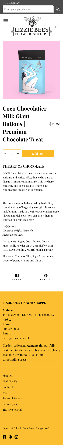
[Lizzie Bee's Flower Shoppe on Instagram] (16, 437)
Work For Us (10, 381)
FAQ (5, 392)
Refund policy (11, 404)
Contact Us (9, 387)
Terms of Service (12, 398)
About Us (8, 375)
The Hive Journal (12, 409)
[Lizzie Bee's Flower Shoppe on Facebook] (4, 437)
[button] (57, 9)
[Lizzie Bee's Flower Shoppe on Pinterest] (10, 437)
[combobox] (28, 9)
